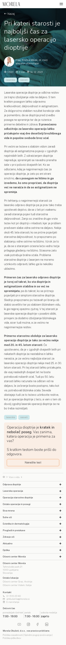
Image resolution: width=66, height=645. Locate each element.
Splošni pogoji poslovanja (37, 635)
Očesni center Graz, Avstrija (17, 582)
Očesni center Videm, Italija (17, 585)
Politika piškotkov (12, 638)
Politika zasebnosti (13, 635)
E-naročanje (12, 602)
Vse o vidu (14, 477)
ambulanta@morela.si (18, 599)
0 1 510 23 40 (13, 596)
